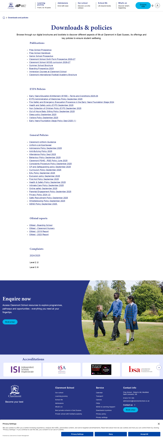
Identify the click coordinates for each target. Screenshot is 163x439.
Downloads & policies (104, 410)
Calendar (99, 393)
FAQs (98, 403)
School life (59, 400)
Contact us (128, 405)
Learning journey (61, 396)
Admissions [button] (63, 3)
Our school (59, 393)
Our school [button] (82, 3)
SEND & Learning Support (105, 407)
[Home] (17, 5)
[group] (22, 369)
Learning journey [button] (41, 4)
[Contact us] (152, 6)
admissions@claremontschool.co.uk (136, 401)
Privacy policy (101, 414)
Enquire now (143, 5)
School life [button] (102, 3)
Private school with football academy (68, 414)
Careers (99, 400)
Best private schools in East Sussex (68, 410)
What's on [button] (122, 3)
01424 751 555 (128, 398)
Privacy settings (102, 417)
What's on (59, 407)
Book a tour (10, 322)
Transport (99, 396)
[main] (81, 225)
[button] (157, 6)
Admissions (59, 403)
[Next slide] (158, 367)
